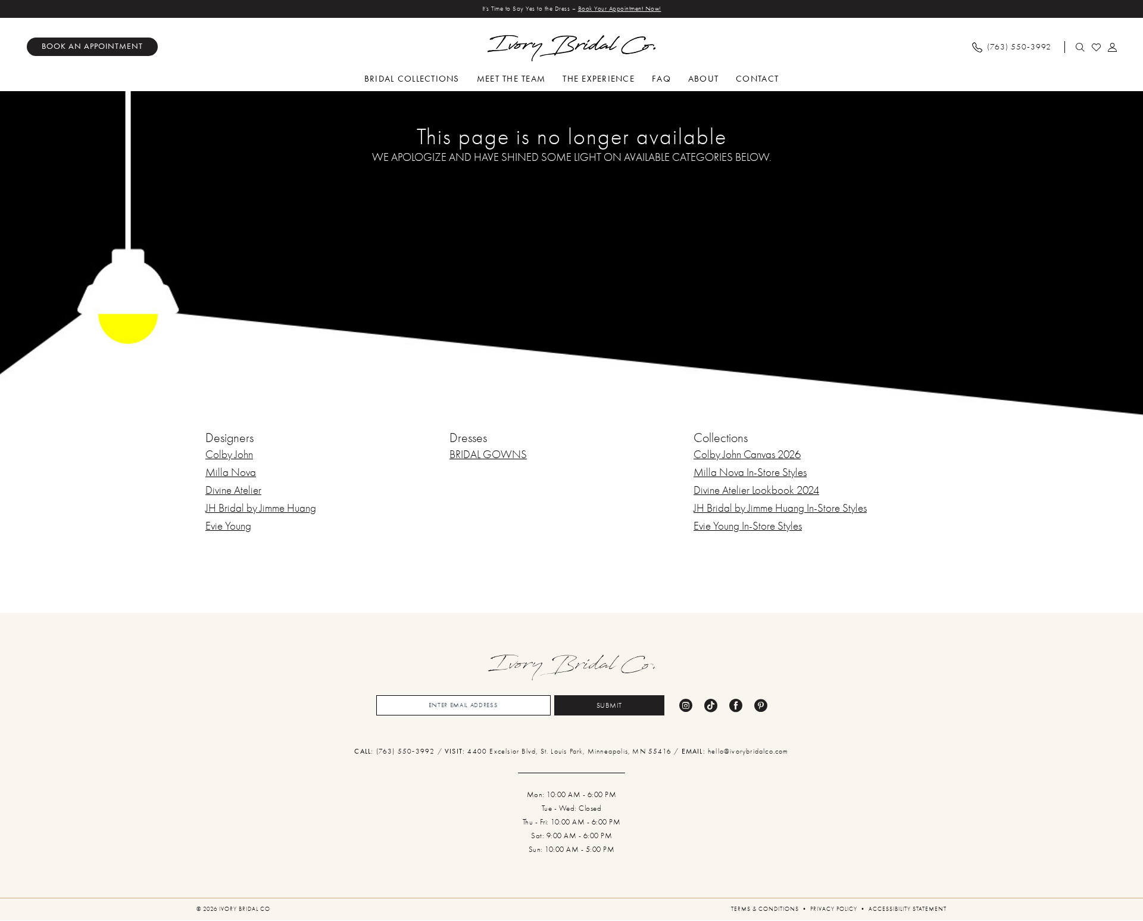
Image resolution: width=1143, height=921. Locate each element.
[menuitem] (92, 47)
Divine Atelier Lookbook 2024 (756, 490)
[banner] (572, 48)
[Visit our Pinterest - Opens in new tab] (760, 705)
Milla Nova (230, 472)
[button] (1113, 47)
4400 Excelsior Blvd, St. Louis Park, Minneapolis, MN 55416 (570, 751)
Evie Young (228, 526)
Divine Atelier (233, 490)
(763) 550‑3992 (407, 751)
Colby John (229, 454)
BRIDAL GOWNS (488, 454)
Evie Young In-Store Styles (748, 526)
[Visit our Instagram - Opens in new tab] (685, 705)
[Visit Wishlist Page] (1097, 47)
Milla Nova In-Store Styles (750, 472)
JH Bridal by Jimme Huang (260, 508)
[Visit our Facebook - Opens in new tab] (735, 705)
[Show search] (1081, 47)
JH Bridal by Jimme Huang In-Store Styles (780, 508)
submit (610, 705)
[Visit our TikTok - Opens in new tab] (710, 705)
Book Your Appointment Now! (619, 9)
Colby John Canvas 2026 (747, 454)
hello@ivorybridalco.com (748, 751)
